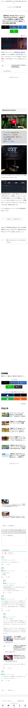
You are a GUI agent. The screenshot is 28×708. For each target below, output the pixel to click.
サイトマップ (14, 703)
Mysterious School (19, 52)
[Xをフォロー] (20, 395)
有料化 (15, 376)
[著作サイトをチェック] (7, 395)
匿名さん (12, 618)
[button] (25, 387)
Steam (12, 141)
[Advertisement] (14, 93)
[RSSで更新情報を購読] (20, 398)
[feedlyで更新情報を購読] (7, 398)
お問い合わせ (21, 701)
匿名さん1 (12, 585)
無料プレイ (5, 373)
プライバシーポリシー (7, 701)
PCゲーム (5, 376)
